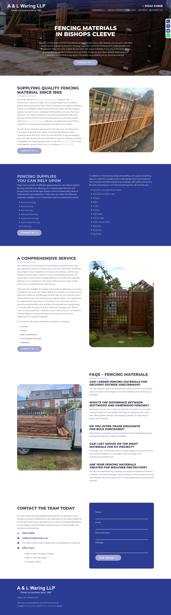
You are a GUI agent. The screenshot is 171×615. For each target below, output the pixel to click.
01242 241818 (67, 144)
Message (99, 543)
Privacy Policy (30, 606)
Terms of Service (48, 606)
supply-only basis (35, 121)
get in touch (66, 141)
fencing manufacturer (47, 99)
